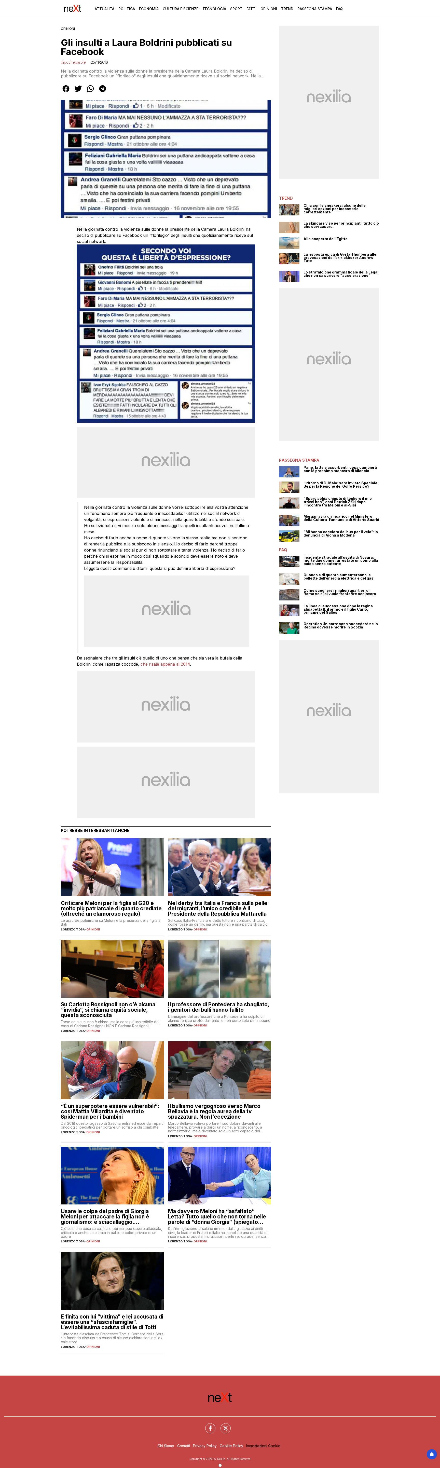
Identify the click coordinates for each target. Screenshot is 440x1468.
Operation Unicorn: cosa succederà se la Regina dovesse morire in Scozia (341, 625)
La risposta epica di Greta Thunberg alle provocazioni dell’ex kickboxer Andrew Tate (340, 258)
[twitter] (78, 92)
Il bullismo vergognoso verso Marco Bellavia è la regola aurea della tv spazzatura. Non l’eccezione (214, 1111)
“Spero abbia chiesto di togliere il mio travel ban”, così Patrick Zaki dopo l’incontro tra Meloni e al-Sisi (338, 502)
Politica (126, 9)
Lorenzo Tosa (73, 929)
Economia (149, 9)
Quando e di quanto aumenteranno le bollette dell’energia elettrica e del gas (339, 576)
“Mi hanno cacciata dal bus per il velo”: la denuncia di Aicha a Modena (341, 533)
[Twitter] (223, 1425)
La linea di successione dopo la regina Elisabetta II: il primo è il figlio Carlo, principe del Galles (338, 609)
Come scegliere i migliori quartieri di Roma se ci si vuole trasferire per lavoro (340, 592)
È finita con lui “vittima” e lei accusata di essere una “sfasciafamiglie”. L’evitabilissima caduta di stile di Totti (112, 1322)
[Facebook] (207, 1425)
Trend (287, 9)
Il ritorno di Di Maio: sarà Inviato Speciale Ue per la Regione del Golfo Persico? (340, 485)
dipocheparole (73, 62)
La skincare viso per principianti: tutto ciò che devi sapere (341, 225)
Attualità (104, 9)
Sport (236, 9)
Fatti (251, 9)
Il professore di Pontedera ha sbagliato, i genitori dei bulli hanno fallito (218, 1007)
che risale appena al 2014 (165, 664)
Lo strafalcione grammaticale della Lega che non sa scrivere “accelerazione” (340, 274)
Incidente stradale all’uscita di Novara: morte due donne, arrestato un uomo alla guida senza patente (341, 561)
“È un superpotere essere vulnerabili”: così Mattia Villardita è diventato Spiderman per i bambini (110, 1111)
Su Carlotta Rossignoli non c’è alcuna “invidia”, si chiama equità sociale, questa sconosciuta (108, 1010)
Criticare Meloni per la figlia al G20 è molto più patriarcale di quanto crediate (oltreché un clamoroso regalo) (111, 908)
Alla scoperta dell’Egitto (326, 239)
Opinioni (268, 9)
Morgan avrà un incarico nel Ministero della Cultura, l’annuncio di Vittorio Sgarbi (341, 518)
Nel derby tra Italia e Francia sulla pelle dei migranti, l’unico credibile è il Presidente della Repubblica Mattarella (217, 908)
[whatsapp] (90, 92)
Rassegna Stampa (314, 9)
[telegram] (103, 92)
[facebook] (66, 92)
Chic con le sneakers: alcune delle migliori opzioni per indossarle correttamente (335, 209)
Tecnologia (214, 9)
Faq (339, 9)
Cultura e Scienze (180, 9)
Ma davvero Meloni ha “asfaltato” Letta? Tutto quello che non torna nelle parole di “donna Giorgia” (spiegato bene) (217, 1217)
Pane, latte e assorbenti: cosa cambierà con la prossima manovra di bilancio (340, 469)
